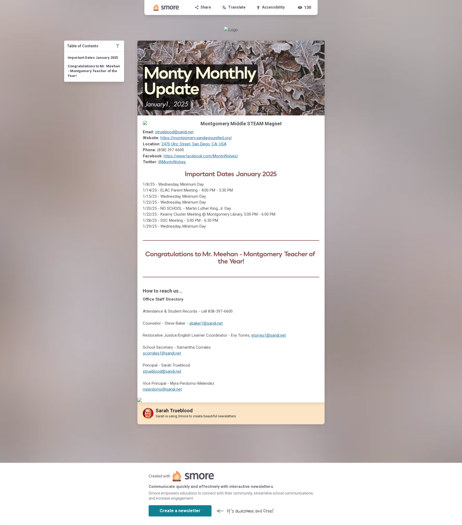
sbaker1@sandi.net (206, 323)
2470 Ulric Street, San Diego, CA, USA (193, 144)
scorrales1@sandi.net (162, 353)
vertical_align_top (117, 46)
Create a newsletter (180, 510)
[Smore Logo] (166, 7)
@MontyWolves (172, 162)
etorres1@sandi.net (268, 335)
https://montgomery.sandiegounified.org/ (196, 137)
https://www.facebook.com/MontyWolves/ (201, 156)
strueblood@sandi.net (174, 132)
